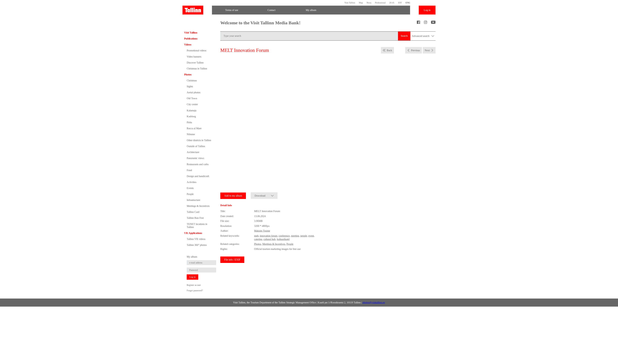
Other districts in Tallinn (199, 140)
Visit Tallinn (349, 2)
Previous (415, 50)
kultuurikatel (283, 239)
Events (190, 188)
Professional (380, 2)
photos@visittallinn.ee (373, 302)
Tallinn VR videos (196, 239)
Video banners (194, 56)
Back (389, 50)
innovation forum (268, 235)
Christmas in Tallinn (197, 68)
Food (189, 170)
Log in (427, 10)
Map (361, 2)
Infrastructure (193, 200)
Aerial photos (193, 92)
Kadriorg (191, 116)
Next (427, 50)
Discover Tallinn (195, 62)
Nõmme (191, 134)
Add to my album (233, 195)
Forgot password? (195, 290)
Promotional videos (196, 50)
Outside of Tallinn (196, 146)
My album (311, 10)
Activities (191, 182)
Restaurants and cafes (198, 164)
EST (400, 2)
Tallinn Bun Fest (195, 218)
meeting (295, 235)
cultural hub (269, 239)
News (369, 2)
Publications (190, 38)
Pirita (189, 122)
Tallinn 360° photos (197, 245)
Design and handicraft (198, 176)
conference (284, 235)
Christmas (192, 80)
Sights (190, 86)
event (311, 235)
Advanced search (421, 36)
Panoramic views (195, 158)
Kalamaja (191, 110)
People (190, 194)
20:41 (391, 2)
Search (404, 35)
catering (258, 239)
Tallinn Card (193, 212)
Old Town (192, 98)
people (303, 235)
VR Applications (193, 233)
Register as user (194, 285)
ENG (408, 2)
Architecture (193, 152)
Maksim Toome (262, 230)
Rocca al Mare (194, 128)
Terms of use (231, 10)
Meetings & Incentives (198, 206)
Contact (271, 10)
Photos (188, 74)
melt (256, 235)
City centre (192, 104)
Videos (187, 44)
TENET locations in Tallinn (197, 225)
